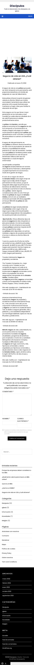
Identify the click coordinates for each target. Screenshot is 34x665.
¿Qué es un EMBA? (8, 488)
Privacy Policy (6, 553)
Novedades (6, 516)
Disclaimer (5, 540)
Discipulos (17, 6)
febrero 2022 (6, 583)
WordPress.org (7, 648)
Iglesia (4, 507)
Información (6, 512)
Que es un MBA (7, 484)
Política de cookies (8, 549)
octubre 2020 (6, 591)
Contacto (5, 536)
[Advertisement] (17, 36)
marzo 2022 (6, 579)
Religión (4, 521)
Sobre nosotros (7, 557)
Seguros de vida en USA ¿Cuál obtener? (16, 492)
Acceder (5, 636)
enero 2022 (6, 587)
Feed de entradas (8, 640)
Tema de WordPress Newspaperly (19, 658)
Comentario (8, 391)
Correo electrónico (23, 420)
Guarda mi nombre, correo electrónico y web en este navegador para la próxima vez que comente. (18, 432)
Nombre (6, 419)
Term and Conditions (9, 562)
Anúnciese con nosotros (10, 531)
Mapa (4, 544)
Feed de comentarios (9, 644)
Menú (30, 16)
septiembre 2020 (8, 596)
